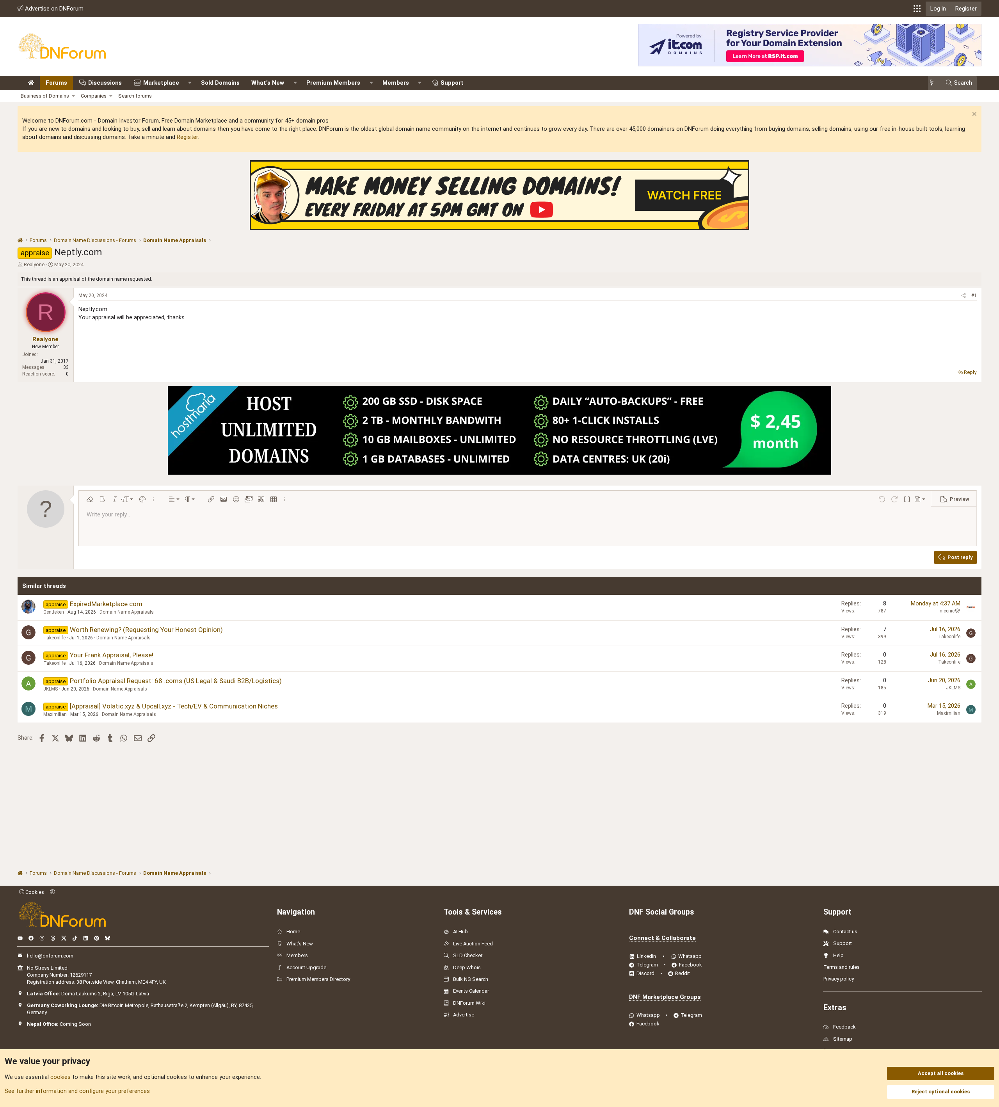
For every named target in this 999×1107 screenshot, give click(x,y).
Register (187, 137)
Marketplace (161, 82)
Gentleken (53, 612)
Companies (94, 96)
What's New (267, 82)
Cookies (34, 892)
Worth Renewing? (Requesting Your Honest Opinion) (146, 630)
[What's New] (934, 83)
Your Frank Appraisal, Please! (111, 655)
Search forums (135, 96)
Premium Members (333, 82)
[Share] (963, 295)
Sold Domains (220, 82)
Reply (970, 372)
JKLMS (50, 689)
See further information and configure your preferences (77, 1091)
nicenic (947, 611)
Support (452, 82)
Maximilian (55, 714)
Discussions (105, 82)
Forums (56, 82)
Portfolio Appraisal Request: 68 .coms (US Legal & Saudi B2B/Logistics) (176, 681)
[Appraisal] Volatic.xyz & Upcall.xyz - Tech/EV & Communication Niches (174, 706)
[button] (917, 9)
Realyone (34, 264)
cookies (60, 1076)
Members (395, 82)
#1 (974, 295)
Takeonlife (54, 638)
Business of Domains (45, 96)
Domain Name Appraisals (127, 612)
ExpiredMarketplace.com (106, 604)
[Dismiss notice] (973, 115)
